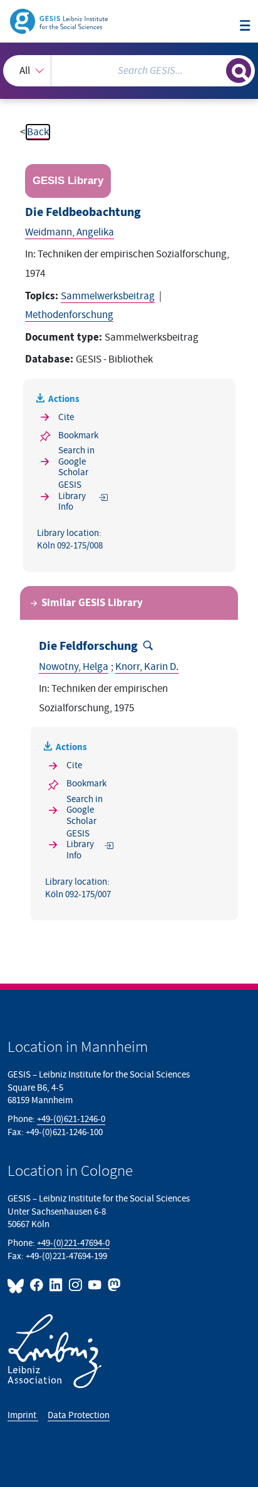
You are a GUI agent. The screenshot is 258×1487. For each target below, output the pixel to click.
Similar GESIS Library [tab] (92, 602)
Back (38, 132)
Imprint (23, 1415)
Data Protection (79, 1415)
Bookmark (78, 435)
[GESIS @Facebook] (37, 1285)
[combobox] (129, 71)
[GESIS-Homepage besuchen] (60, 21)
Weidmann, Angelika (69, 232)
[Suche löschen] (216, 69)
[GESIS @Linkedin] (56, 1285)
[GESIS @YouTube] (95, 1285)
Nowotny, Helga (73, 667)
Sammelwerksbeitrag (108, 296)
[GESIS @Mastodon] (113, 1285)
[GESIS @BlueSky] (18, 1285)
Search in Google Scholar (76, 461)
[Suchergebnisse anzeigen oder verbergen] (238, 70)
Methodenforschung (69, 315)
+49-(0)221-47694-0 (73, 1243)
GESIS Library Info (72, 496)
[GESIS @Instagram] (76, 1285)
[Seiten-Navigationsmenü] (245, 27)
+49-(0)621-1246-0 (71, 1119)
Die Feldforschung (88, 646)
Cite (66, 417)
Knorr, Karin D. (146, 667)
